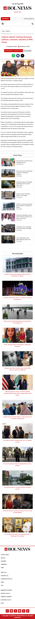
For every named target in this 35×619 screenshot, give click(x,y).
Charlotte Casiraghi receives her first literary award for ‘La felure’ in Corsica (24, 216)
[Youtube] (19, 611)
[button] (13, 55)
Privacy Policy (5, 593)
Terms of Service (6, 596)
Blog (2, 603)
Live (2, 585)
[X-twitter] (15, 611)
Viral (2, 567)
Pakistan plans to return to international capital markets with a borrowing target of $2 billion (18, 393)
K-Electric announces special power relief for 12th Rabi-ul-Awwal (24, 205)
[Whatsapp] (7, 611)
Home (3, 31)
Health (3, 558)
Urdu (2, 582)
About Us (4, 572)
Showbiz (3, 561)
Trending (4, 564)
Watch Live (17, 12)
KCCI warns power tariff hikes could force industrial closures (24, 172)
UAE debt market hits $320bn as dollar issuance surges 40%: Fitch (24, 183)
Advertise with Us (6, 579)
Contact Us (4, 575)
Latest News (5, 554)
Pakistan (8, 31)
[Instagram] (23, 611)
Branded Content (6, 590)
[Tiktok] (27, 611)
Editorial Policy (6, 600)
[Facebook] (11, 611)
